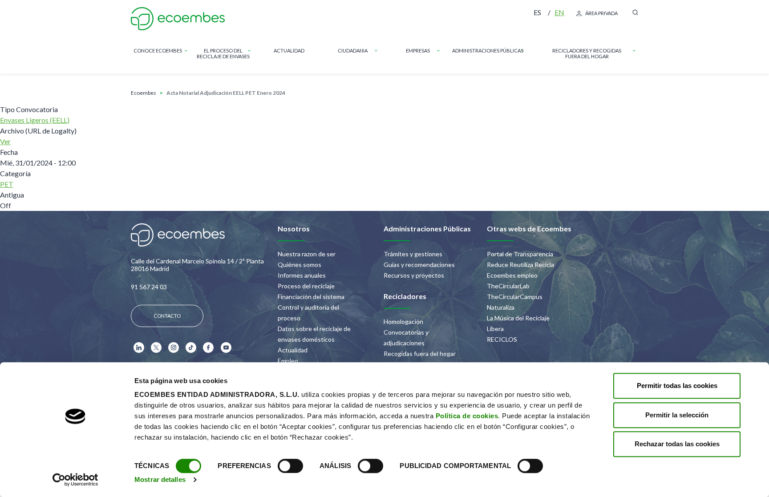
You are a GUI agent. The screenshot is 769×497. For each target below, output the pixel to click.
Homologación (403, 321)
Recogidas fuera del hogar (420, 353)
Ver (5, 141)
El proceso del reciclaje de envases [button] (223, 53)
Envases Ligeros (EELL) (34, 120)
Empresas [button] (418, 50)
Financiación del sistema (311, 296)
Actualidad (293, 350)
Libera (495, 328)
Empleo (288, 360)
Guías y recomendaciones (419, 264)
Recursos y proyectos (414, 275)
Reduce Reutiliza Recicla (520, 264)
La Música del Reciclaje (518, 318)
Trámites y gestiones (413, 254)
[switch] (290, 466)
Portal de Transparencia (520, 254)
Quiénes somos (299, 264)
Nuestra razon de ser (307, 254)
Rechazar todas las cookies (677, 444)
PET (6, 184)
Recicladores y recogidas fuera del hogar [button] (586, 53)
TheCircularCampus (514, 296)
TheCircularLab (508, 286)
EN (559, 12)
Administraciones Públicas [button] (487, 50)
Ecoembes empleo (512, 275)
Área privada (601, 13)
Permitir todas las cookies (677, 385)
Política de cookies (467, 416)
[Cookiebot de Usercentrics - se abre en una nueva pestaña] (75, 479)
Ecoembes (143, 92)
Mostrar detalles (160, 479)
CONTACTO (167, 316)
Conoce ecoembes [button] (158, 50)
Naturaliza (500, 307)
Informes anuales (302, 275)
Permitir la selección (676, 415)
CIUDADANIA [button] (353, 50)
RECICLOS (502, 339)
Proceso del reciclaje (306, 286)
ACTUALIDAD (289, 50)
